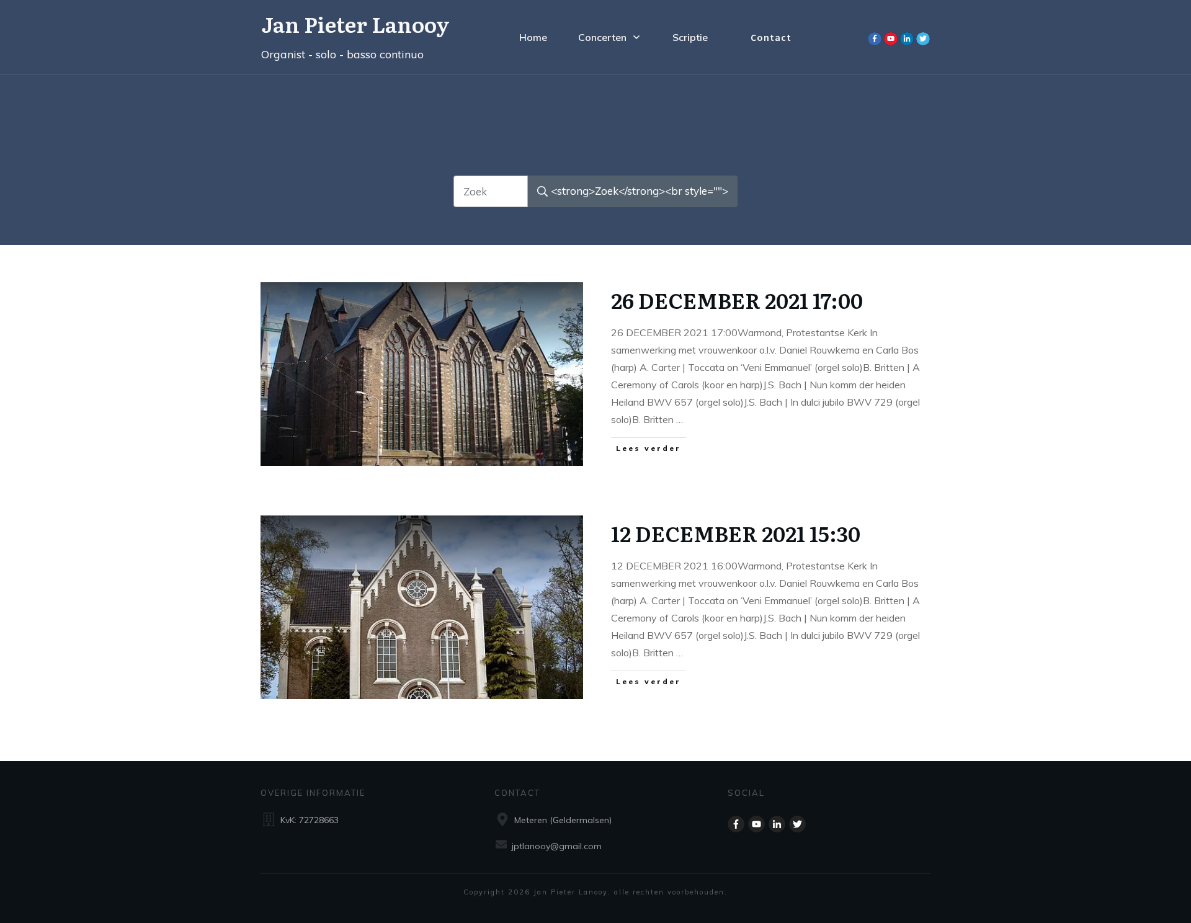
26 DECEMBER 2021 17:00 (737, 299)
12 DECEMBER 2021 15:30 (735, 532)
